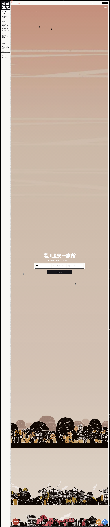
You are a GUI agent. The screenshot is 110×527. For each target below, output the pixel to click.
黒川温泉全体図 (4, 24)
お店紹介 (3, 17)
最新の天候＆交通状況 (5, 29)
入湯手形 (3, 22)
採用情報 (3, 37)
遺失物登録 (3, 48)
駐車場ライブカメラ (5, 30)
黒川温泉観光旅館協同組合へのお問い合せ (5, 44)
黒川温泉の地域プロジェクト (5, 36)
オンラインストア (4, 40)
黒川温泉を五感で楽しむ (5, 33)
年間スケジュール (5, 25)
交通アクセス (4, 26)
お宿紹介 (3, 13)
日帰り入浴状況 (4, 16)
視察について (4, 51)
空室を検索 (59, 272)
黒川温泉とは (4, 21)
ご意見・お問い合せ (6, 47)
